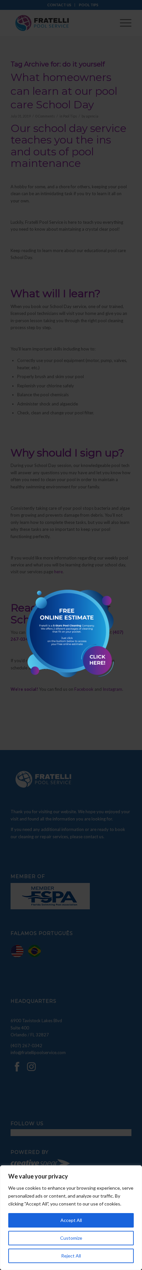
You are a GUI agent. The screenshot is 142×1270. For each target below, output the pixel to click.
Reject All (71, 1255)
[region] (71, 1217)
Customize (71, 1238)
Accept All (71, 1220)
